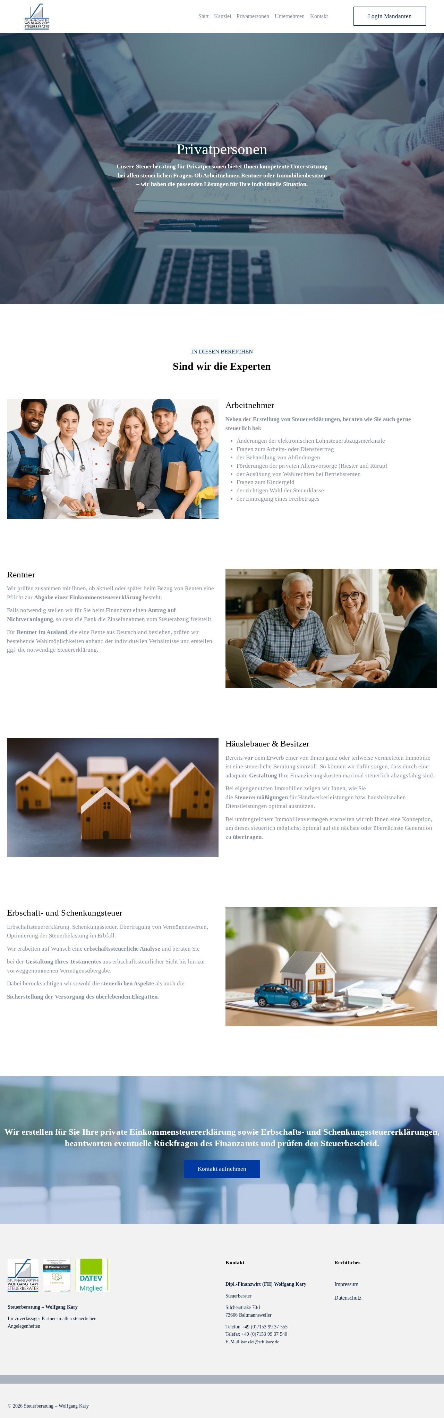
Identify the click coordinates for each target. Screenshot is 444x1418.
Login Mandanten (390, 16)
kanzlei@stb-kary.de (260, 1341)
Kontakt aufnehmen (222, 1169)
